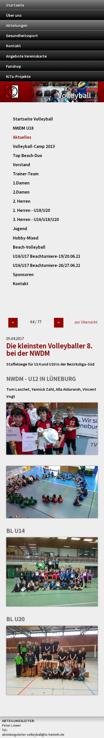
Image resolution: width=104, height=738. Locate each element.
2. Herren (21, 201)
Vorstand (21, 164)
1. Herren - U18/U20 (31, 210)
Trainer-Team (26, 174)
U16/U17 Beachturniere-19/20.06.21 (46, 256)
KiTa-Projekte (18, 76)
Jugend (20, 228)
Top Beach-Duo (27, 155)
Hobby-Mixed (25, 238)
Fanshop (13, 66)
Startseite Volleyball (33, 119)
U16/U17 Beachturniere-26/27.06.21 (46, 265)
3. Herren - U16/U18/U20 (36, 219)
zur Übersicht (86, 321)
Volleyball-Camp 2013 (34, 146)
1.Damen (21, 183)
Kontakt (13, 45)
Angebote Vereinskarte (26, 56)
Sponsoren (23, 274)
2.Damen (21, 192)
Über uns (13, 15)
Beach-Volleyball (29, 247)
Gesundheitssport (22, 35)
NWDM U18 (23, 128)
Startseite (15, 5)
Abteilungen (17, 25)
